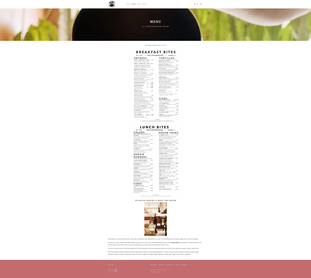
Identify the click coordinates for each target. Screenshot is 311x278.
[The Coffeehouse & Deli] (116, 4)
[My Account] (195, 4)
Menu (134, 4)
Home (129, 4)
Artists (161, 265)
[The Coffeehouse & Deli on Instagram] (116, 270)
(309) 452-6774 (161, 45)
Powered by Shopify (155, 272)
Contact (169, 265)
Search (184, 265)
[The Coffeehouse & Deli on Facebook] (110, 270)
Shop (139, 4)
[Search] (198, 4)
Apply (177, 265)
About (144, 4)
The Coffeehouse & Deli (159, 269)
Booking (153, 265)
